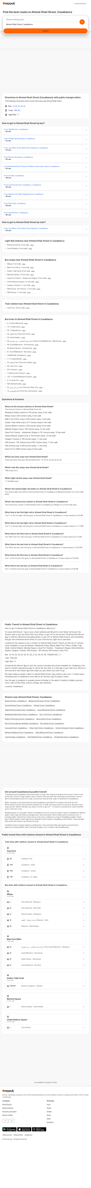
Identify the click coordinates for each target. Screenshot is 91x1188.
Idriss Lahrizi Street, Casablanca (48, 719)
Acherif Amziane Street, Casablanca (69, 728)
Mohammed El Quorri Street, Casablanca (44, 701)
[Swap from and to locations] (82, 22)
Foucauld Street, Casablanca (16, 728)
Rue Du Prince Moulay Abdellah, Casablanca (21, 723)
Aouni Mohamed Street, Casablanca (51, 710)
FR (5, 1120)
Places (49, 1108)
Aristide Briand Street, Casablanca (18, 705)
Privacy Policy (18, 1135)
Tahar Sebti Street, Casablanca (41, 728)
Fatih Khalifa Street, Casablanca (39, 737)
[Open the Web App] (39, 1129)
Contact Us (28, 1135)
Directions (50, 1122)
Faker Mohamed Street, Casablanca (49, 732)
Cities (48, 1119)
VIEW (32, 245)
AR (11, 1120)
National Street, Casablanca (16, 701)
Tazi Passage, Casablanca (15, 737)
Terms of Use (7, 1135)
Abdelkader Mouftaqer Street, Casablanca (21, 714)
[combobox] (45, 20)
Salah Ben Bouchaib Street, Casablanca (20, 710)
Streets (49, 1111)
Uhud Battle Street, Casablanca (66, 737)
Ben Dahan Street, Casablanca (52, 723)
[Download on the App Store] (24, 1129)
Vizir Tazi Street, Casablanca (50, 714)
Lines (48, 1104)
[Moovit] (9, 3)
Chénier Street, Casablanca (44, 705)
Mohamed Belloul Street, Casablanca (19, 732)
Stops (49, 1115)
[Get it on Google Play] (9, 1129)
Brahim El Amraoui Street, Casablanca (19, 719)
